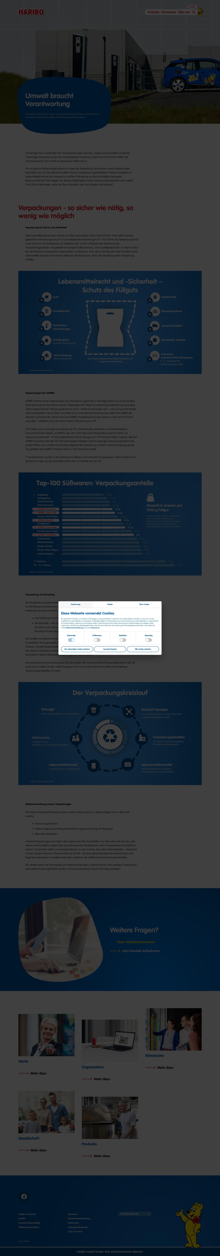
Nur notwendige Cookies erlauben (77, 649)
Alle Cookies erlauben (143, 649)
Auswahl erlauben (110, 649)
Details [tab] (110, 604)
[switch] (97, 640)
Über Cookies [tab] (144, 604)
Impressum (95, 628)
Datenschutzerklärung (74, 628)
